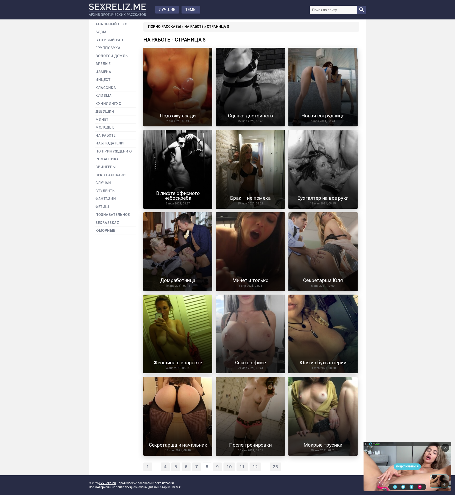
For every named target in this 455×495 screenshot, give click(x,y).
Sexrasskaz (107, 223)
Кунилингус (108, 104)
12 (255, 466)
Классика (106, 88)
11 (242, 466)
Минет (102, 120)
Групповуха (108, 48)
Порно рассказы (164, 26)
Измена (103, 72)
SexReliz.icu (107, 483)
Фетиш (102, 207)
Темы (190, 9)
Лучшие (167, 9)
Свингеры (106, 167)
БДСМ (101, 32)
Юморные (105, 231)
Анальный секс (111, 24)
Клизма (104, 96)
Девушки (105, 112)
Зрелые (103, 64)
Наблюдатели (110, 143)
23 (275, 466)
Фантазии (106, 199)
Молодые (105, 127)
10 (229, 466)
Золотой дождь (112, 56)
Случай (103, 183)
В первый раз (109, 40)
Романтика (107, 159)
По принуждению (114, 151)
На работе (193, 26)
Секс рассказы (111, 175)
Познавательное (113, 215)
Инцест (103, 80)
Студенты (105, 191)
